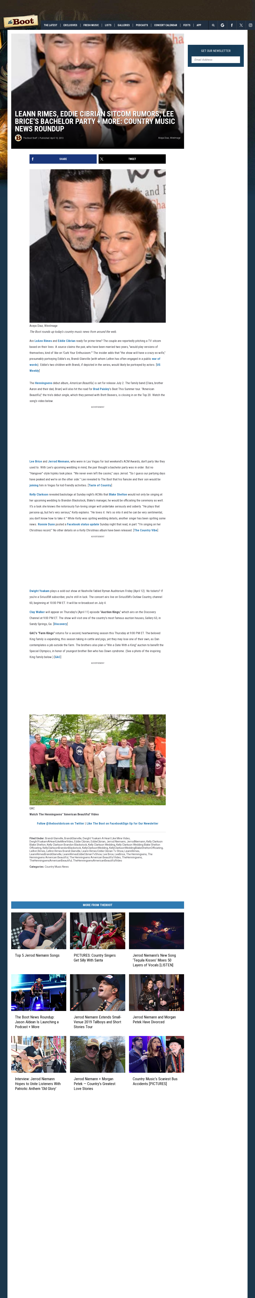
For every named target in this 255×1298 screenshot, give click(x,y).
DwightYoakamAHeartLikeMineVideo (51, 841)
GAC (57, 657)
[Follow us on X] (241, 25)
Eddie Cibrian (66, 341)
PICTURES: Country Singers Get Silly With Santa (95, 957)
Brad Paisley (101, 389)
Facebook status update (83, 524)
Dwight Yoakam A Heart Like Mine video (106, 838)
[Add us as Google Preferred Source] (222, 25)
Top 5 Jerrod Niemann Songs (37, 955)
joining (33, 485)
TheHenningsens (132, 857)
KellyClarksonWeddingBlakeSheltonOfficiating (136, 847)
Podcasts (142, 25)
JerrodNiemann (136, 841)
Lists (108, 25)
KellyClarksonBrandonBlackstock (62, 847)
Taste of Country (100, 485)
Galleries (124, 25)
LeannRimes (132, 851)
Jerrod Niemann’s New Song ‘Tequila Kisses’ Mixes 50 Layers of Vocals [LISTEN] (154, 960)
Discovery (60, 624)
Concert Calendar (165, 25)
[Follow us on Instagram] (250, 25)
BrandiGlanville (73, 838)
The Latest (50, 25)
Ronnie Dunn (46, 524)
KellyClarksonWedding (95, 847)
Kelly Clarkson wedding (101, 844)
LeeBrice (120, 854)
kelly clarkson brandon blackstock (67, 844)
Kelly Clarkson (38, 494)
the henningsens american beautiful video (95, 857)
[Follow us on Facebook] (231, 25)
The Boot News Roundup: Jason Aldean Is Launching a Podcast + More (37, 1022)
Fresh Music (91, 25)
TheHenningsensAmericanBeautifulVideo (97, 860)
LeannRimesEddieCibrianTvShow (82, 854)
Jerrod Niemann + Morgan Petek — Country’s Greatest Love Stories (94, 1083)
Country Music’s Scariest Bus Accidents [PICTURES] (155, 1081)
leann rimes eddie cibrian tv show (102, 851)
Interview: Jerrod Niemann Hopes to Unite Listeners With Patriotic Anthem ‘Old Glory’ (38, 1083)
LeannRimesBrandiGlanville (45, 854)
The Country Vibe (145, 530)
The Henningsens (136, 854)
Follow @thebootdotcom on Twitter (60, 823)
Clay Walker (37, 612)
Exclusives (70, 25)
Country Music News (57, 866)
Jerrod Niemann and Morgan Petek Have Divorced (154, 1019)
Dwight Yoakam (39, 591)
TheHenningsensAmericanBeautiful (50, 860)
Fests (186, 25)
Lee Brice (35, 461)
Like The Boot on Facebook (105, 823)
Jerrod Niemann (58, 461)
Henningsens (43, 383)
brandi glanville (54, 838)
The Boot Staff (30, 138)
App (199, 25)
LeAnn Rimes (43, 341)
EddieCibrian (98, 841)
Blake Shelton (118, 494)
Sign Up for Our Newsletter (140, 823)
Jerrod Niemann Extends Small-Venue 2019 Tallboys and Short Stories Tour (97, 1022)
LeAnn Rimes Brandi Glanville (63, 851)
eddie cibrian (82, 841)
